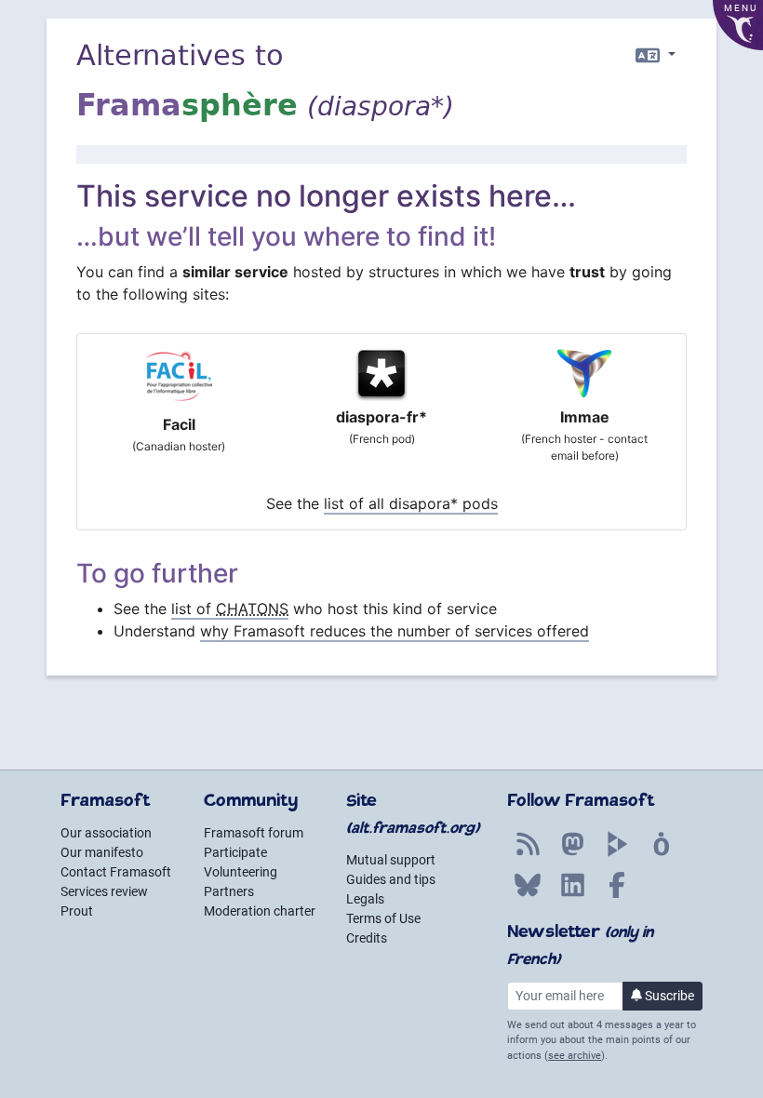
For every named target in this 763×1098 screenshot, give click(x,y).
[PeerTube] (616, 854)
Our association (106, 832)
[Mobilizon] (661, 854)
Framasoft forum (253, 832)
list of (229, 608)
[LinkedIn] (572, 895)
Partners (229, 891)
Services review (104, 891)
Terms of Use (383, 918)
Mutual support (390, 859)
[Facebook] (616, 895)
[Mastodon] (572, 854)
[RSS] (527, 854)
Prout (76, 911)
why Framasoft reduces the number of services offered (394, 631)
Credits (366, 938)
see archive (574, 1056)
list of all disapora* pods (411, 503)
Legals (365, 898)
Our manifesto (101, 852)
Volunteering (240, 871)
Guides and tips (390, 879)
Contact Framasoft (115, 871)
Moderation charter (259, 911)
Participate (235, 852)
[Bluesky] (527, 895)
